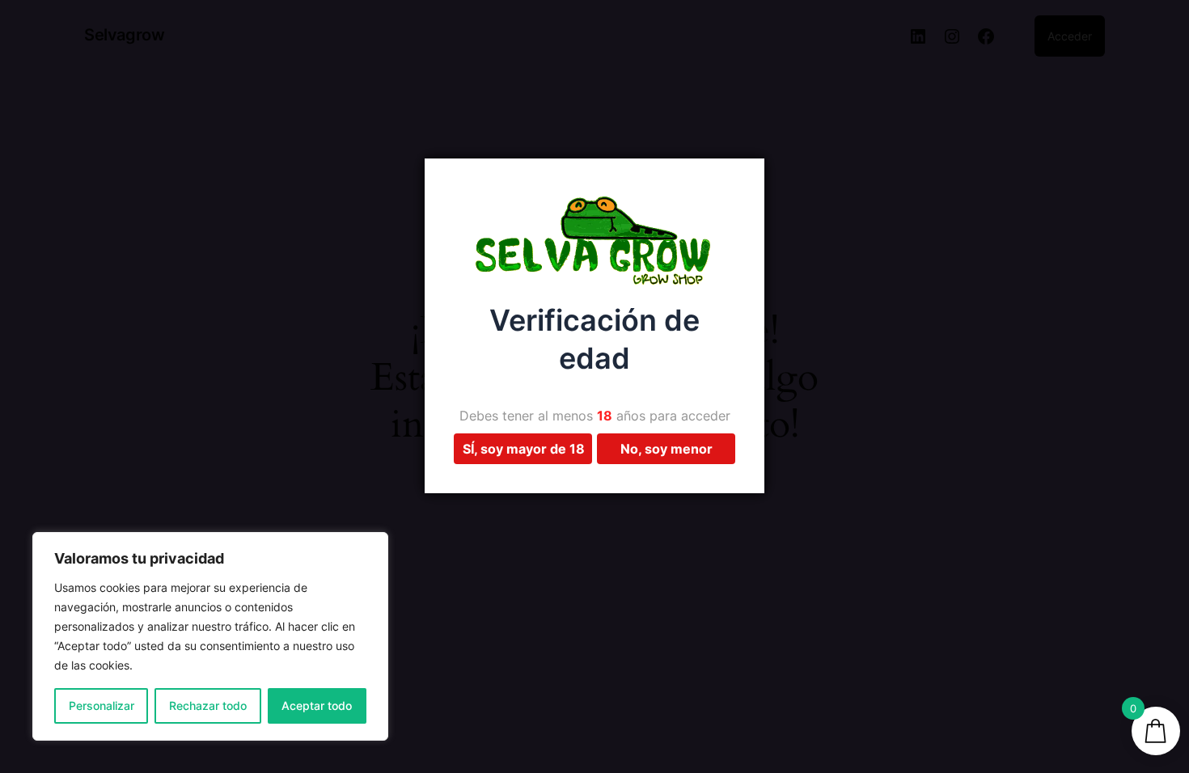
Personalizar (101, 705)
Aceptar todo (316, 705)
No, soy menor (666, 449)
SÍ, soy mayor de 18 (524, 449)
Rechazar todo (208, 705)
